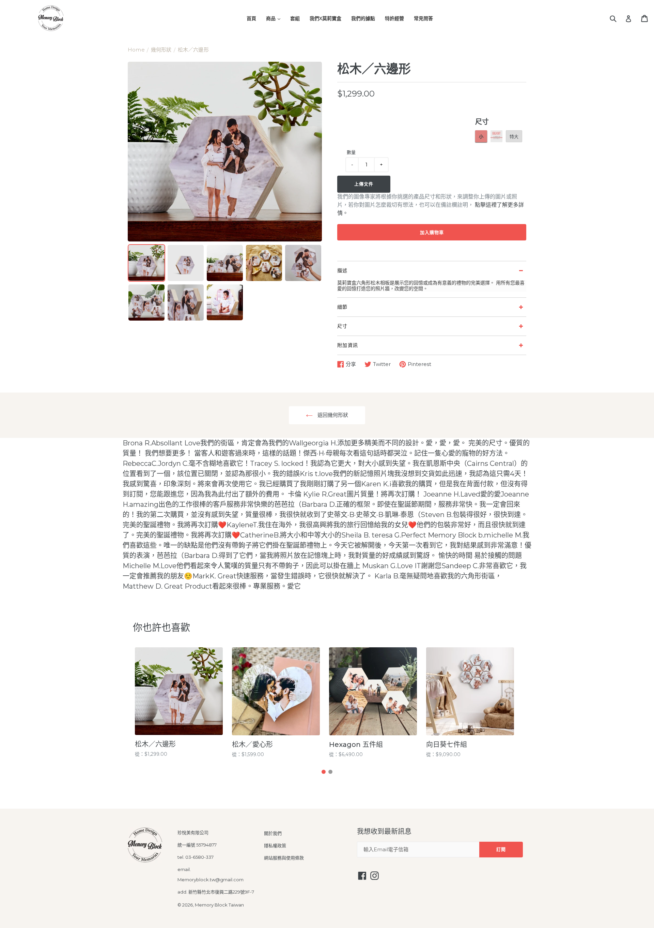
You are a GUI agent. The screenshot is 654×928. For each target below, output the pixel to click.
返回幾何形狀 (332, 415)
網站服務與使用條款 (284, 857)
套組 (295, 18)
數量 (351, 152)
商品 (271, 18)
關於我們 (273, 833)
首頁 (251, 18)
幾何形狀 (161, 49)
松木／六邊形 (193, 49)
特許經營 (394, 18)
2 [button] (330, 772)
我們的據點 (363, 18)
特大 (514, 136)
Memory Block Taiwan (219, 905)
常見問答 (423, 18)
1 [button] (324, 772)
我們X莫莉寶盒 (325, 18)
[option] (181, 702)
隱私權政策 (275, 845)
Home (136, 49)
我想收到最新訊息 (384, 831)
